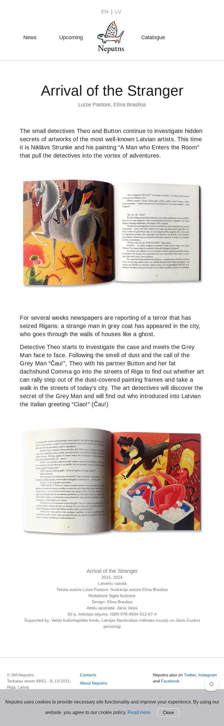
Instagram (207, 675)
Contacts (88, 675)
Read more (138, 712)
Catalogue (153, 37)
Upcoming (71, 37)
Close (168, 712)
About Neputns (112, 29)
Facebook (170, 681)
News (29, 37)
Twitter (190, 675)
